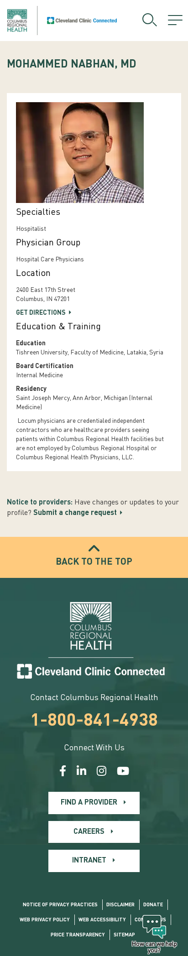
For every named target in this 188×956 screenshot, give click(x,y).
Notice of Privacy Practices (60, 905)
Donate (153, 905)
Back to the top (94, 562)
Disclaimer (120, 905)
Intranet (89, 860)
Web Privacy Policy (45, 920)
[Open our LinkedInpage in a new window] (81, 772)
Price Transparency (78, 935)
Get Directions (41, 313)
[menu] (175, 20)
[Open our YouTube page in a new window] (123, 772)
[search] (149, 20)
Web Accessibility (102, 920)
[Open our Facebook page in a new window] (62, 772)
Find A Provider (89, 802)
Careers (88, 832)
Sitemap (124, 935)
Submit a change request (75, 513)
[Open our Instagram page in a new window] (101, 772)
